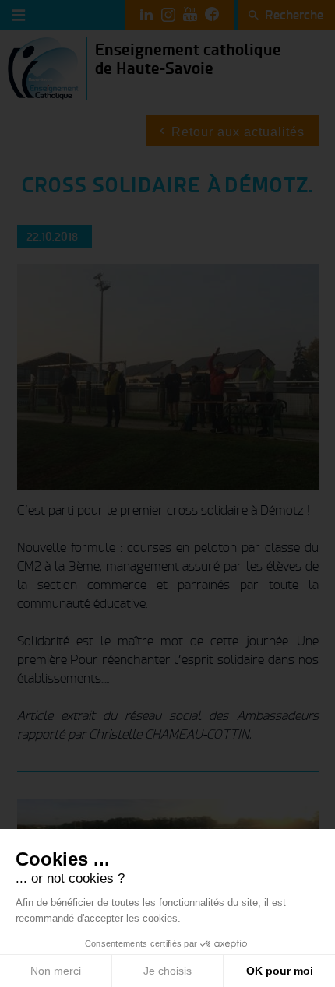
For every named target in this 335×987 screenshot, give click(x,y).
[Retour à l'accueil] (43, 67)
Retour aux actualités (238, 132)
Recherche (294, 15)
